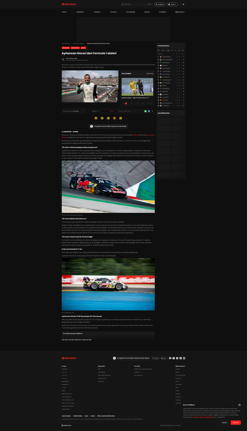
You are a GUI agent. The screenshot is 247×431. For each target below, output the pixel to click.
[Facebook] (149, 111)
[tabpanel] (170, 80)
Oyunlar (147, 12)
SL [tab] (158, 50)
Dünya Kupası (66, 409)
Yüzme (177, 391)
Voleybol (97, 12)
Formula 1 (113, 12)
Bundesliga (65, 381)
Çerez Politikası (66, 416)
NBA (99, 369)
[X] (152, 111)
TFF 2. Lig (64, 375)
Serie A (64, 391)
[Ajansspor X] (174, 358)
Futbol (64, 12)
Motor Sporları (66, 48)
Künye (86, 416)
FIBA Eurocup (102, 378)
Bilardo (178, 394)
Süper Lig (64, 369)
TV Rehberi (162, 12)
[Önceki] (123, 103)
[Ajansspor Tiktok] (180, 358)
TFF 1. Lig (64, 372)
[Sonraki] (151, 103)
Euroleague (101, 372)
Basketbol (80, 12)
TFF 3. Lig (64, 378)
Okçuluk (178, 400)
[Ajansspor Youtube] (184, 358)
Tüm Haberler (130, 12)
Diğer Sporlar (179, 12)
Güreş (177, 372)
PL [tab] (172, 50)
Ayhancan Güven (75, 48)
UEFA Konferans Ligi (68, 400)
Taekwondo (179, 403)
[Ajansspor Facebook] (170, 358)
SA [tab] (179, 50)
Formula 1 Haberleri (78, 43)
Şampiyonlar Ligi (67, 394)
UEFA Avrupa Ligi (66, 397)
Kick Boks (178, 384)
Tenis (177, 387)
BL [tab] (183, 50)
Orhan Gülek (73, 58)
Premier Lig (65, 384)
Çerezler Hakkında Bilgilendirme (203, 417)
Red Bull (83, 48)
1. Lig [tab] (163, 50)
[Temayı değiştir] (182, 4)
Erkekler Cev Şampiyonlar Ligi (143, 369)
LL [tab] (175, 50)
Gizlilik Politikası (77, 416)
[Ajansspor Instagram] (177, 358)
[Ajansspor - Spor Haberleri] (69, 4)
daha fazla (150, 73)
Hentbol (178, 369)
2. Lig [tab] (168, 50)
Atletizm (178, 378)
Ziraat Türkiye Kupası (68, 403)
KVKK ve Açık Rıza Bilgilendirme (106, 416)
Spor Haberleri (66, 43)
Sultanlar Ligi (138, 375)
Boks (177, 381)
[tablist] (170, 50)
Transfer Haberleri (68, 406)
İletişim (93, 416)
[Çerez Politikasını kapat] (239, 405)
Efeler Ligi (137, 372)
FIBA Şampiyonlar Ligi (104, 375)
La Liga (64, 387)
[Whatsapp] (145, 111)
